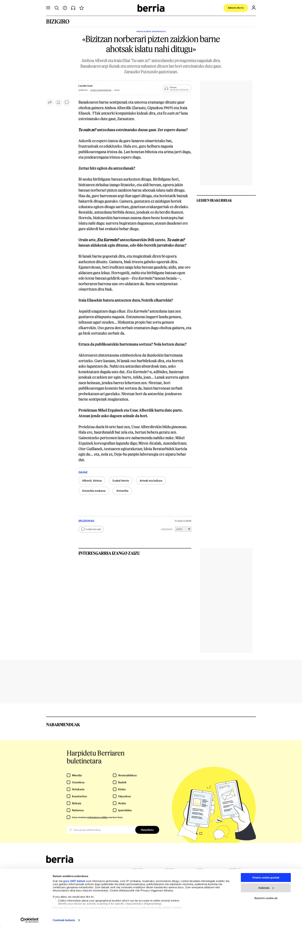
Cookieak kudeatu (64, 920)
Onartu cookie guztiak (265, 877)
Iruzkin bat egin (93, 529)
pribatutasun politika (97, 817)
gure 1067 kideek (74, 881)
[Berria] (59, 861)
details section (172, 907)
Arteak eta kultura (151, 480)
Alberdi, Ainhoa (92, 480)
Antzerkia (122, 490)
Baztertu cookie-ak (265, 898)
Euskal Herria (121, 480)
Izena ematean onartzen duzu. (97, 817)
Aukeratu (263, 887)
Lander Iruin (85, 85)
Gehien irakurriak (214, 200)
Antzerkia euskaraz (94, 490)
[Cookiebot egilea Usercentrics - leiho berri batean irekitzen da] (29, 920)
